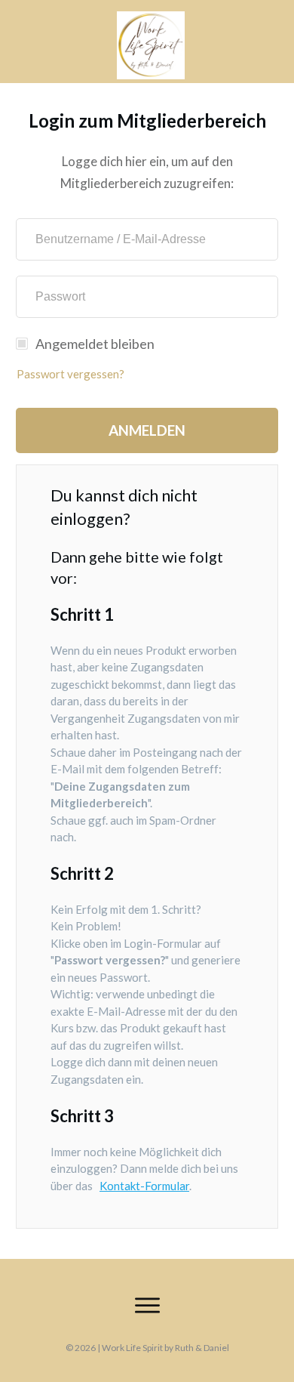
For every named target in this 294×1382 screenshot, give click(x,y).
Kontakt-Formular (144, 1185)
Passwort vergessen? (70, 374)
